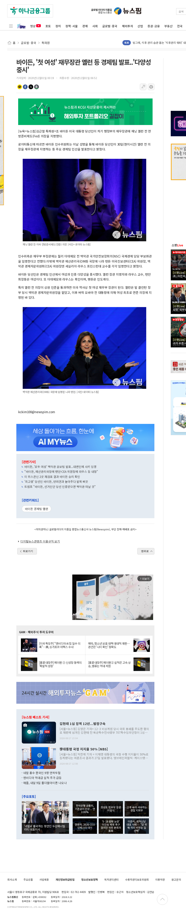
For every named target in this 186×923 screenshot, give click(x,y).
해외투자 (127, 26)
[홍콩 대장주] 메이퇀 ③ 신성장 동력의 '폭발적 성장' (60, 664)
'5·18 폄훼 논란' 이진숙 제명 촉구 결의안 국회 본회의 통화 (111, 826)
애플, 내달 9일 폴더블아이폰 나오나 (45, 783)
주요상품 (28, 879)
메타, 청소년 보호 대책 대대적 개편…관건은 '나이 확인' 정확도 (109, 645)
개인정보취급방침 (65, 879)
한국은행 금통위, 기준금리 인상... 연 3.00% (85, 809)
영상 (33, 26)
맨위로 (145, 551)
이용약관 (160, 879)
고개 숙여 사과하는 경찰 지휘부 (137, 808)
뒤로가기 (28, 551)
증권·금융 (153, 26)
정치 (58, 26)
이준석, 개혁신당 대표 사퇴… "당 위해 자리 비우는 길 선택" (137, 826)
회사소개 (12, 879)
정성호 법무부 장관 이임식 (111, 808)
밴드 (36, 86)
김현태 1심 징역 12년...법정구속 (83, 724)
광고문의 (176, 879)
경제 (85, 26)
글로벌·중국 (109, 26)
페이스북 (25, 86)
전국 (180, 26)
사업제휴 (44, 879)
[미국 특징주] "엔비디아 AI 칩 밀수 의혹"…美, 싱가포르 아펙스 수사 (59, 645)
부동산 (168, 26)
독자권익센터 (111, 879)
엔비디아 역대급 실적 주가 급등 (42, 778)
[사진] (39, 732)
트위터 (31, 86)
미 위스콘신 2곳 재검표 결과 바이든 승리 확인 (52, 477)
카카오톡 (19, 86)
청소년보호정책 (89, 879)
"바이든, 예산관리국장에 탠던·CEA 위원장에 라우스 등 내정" (61, 471)
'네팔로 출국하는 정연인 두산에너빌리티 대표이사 (44, 827)
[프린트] (151, 87)
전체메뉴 (11, 26)
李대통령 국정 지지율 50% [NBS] (84, 749)
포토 (48, 26)
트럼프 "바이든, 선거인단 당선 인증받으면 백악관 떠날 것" (60, 487)
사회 (95, 26)
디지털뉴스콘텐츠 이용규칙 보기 (40, 541)
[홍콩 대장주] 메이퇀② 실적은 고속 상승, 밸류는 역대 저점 (109, 664)
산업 (140, 26)
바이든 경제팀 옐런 (36, 509)
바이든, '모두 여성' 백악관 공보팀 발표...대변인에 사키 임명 (60, 467)
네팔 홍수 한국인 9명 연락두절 (41, 773)
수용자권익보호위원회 (137, 879)
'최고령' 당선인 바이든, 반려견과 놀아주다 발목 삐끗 (56, 481)
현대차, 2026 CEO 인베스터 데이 (85, 826)
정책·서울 (71, 26)
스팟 (177, 245)
